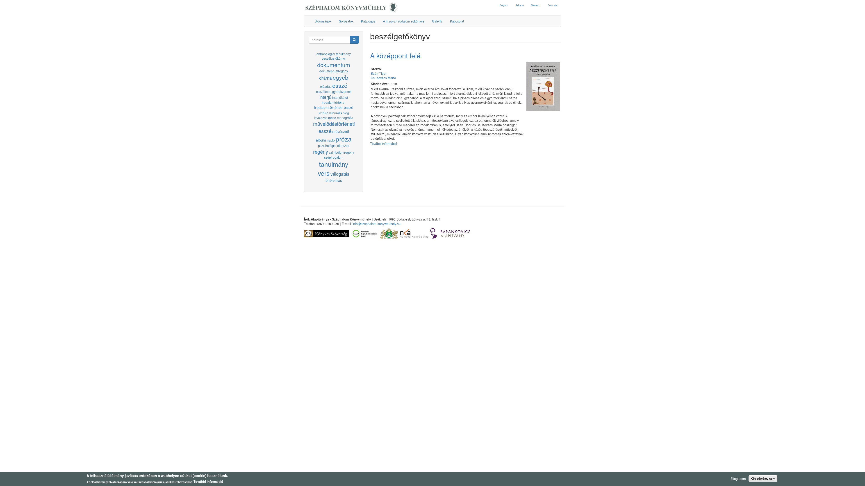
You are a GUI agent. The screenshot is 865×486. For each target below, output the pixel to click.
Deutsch (535, 5)
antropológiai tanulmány (333, 54)
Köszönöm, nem (763, 478)
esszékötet (323, 91)
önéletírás (334, 180)
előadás (325, 86)
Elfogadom (738, 478)
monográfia (345, 117)
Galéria (437, 21)
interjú (325, 97)
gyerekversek (341, 91)
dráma (325, 77)
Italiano (519, 5)
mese (332, 117)
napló (331, 140)
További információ (383, 143)
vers (324, 173)
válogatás (339, 174)
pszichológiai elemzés (333, 145)
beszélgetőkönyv (334, 58)
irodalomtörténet (333, 102)
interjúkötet (340, 97)
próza (344, 138)
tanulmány (333, 164)
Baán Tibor (379, 73)
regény (320, 151)
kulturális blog (339, 113)
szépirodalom (333, 157)
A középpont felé (395, 55)
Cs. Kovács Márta (383, 78)
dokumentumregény (333, 71)
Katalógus (368, 21)
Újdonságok (322, 21)
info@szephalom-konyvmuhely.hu (377, 223)
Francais (553, 5)
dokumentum (333, 65)
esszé (339, 85)
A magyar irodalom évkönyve (403, 21)
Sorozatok (346, 21)
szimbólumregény (341, 152)
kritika (323, 112)
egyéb (340, 77)
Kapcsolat (457, 21)
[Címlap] (351, 8)
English (503, 5)
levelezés (320, 117)
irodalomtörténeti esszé (333, 107)
